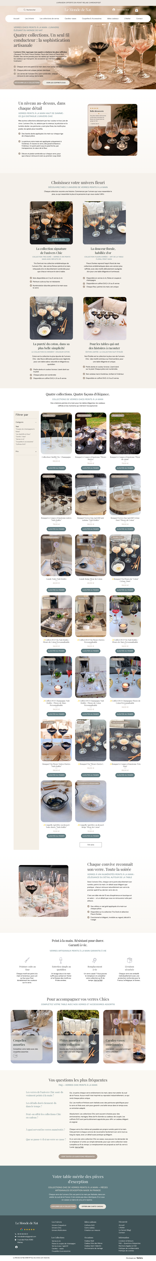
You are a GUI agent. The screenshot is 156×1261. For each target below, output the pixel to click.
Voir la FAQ (98, 980)
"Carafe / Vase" (21, 437)
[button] (136, 10)
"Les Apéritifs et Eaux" (23, 434)
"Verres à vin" (20, 439)
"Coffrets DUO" (21, 444)
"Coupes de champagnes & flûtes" (25, 430)
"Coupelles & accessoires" (24, 442)
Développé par (131, 1258)
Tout (17, 426)
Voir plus (90, 845)
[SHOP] (15, 1056)
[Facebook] (16, 1247)
